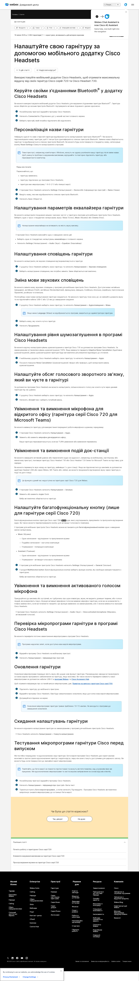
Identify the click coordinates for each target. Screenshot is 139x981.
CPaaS (32, 919)
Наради (12, 900)
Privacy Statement (10, 977)
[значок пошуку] (105, 5)
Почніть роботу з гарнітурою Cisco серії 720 (32, 849)
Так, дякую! (57, 819)
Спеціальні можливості (97, 909)
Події (32, 912)
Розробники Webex (97, 930)
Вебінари (33, 908)
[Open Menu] (133, 5)
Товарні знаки (126, 961)
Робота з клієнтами (76, 916)
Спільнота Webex (97, 925)
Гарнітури (55, 888)
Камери (54, 892)
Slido (32, 904)
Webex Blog (118, 902)
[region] (32, 974)
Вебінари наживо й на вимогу (98, 919)
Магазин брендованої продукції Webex (120, 912)
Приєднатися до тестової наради (98, 893)
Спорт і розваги (75, 911)
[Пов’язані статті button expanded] (125, 842)
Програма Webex (13, 895)
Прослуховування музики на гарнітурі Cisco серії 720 (36, 862)
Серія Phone (55, 911)
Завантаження (99, 888)
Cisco (116, 888)
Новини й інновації (96, 935)
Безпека (33, 923)
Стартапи (76, 926)
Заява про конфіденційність (100, 961)
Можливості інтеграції (98, 904)
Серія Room (55, 902)
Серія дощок (53, 906)
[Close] (61, 971)
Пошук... (109, 5)
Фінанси (75, 906)
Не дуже (81, 819)
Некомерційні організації (77, 921)
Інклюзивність (98, 914)
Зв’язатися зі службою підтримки (122, 892)
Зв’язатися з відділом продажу (121, 897)
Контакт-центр (36, 915)
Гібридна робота (75, 930)
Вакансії (117, 918)
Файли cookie (115, 961)
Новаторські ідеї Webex (120, 906)
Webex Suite (34, 888)
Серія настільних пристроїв (55, 897)
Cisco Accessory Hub (80, 679)
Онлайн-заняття (96, 899)
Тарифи (12, 891)
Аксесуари (55, 915)
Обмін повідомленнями (15, 908)
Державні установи (76, 902)
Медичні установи (75, 896)
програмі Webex (62, 679)
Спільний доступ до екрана (13, 914)
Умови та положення (82, 961)
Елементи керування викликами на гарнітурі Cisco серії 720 (38, 856)
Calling (11, 903)
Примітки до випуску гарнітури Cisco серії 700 (92, 683)
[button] (125, 5)
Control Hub (34, 926)
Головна (15, 14)
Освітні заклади (75, 891)
